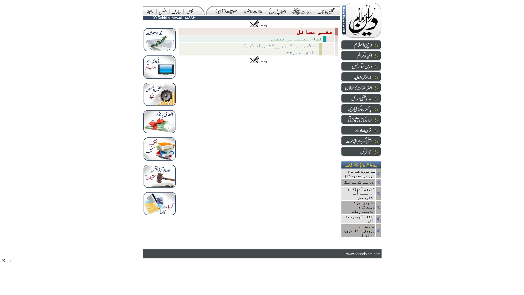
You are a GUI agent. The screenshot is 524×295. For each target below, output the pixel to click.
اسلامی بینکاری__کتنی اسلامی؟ (280, 45)
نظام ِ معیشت (302, 52)
